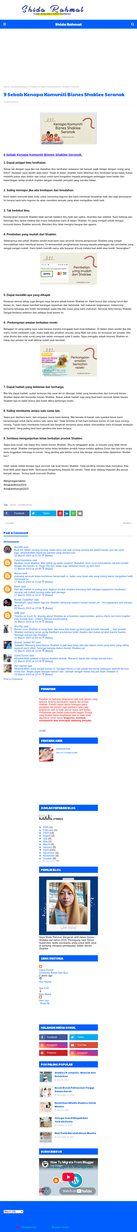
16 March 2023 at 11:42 (28, 555)
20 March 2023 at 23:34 (28, 621)
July (45, 838)
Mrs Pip (18, 626)
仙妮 (16, 612)
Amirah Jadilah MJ (24, 642)
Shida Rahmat (68, 24)
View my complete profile (66, 753)
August (47, 835)
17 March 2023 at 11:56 (28, 581)
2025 (46, 827)
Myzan (18, 573)
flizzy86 (18, 547)
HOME (42, 730)
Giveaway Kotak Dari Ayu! (53, 972)
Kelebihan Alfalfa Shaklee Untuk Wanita (75, 1104)
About (103, 1227)
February (48, 830)
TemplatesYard (29, 1227)
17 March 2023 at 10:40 (28, 568)
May (46, 841)
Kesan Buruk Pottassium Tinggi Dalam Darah (74, 1089)
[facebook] (53, 1037)
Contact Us (115, 1227)
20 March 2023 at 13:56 (28, 608)
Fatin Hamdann (23, 560)
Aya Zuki (44, 988)
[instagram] (53, 1045)
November (49, 855)
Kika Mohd (45, 994)
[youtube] (83, 1045)
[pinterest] (53, 1053)
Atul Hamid (20, 665)
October (48, 858)
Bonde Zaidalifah (23, 599)
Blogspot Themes (60, 1227)
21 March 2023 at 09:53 (28, 637)
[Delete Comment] (43, 555)
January (48, 847)
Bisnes (13, 504)
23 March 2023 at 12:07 (28, 674)
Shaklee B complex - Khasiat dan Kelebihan (75, 1074)
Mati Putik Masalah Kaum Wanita (75, 1133)
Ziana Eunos (21, 655)
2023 (46, 849)
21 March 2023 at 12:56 (28, 650)
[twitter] (83, 1037)
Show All (44, 1003)
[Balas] (49, 555)
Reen (17, 586)
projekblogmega (19, 87)
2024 (46, 832)
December (49, 852)
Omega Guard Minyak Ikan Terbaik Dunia (71, 1119)
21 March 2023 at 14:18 (28, 661)
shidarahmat (12, 102)
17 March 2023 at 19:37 (28, 595)
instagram (128, 1227)
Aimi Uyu (44, 1000)
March (47, 844)
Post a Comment (13, 679)
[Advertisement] (68, 53)
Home (6, 87)
